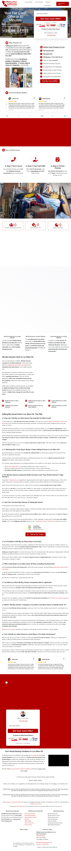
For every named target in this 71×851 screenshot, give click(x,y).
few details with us (14, 466)
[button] (6, 104)
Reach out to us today (8, 629)
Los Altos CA (34, 755)
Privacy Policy (28, 824)
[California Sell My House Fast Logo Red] (9, 1)
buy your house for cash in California (20, 769)
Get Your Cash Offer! (50, 19)
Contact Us (39, 844)
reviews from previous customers (60, 598)
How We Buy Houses (30, 815)
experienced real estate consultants (17, 365)
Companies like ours (13, 480)
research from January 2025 (13, 802)
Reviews (27, 819)
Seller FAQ (45, 844)
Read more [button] (10, 110)
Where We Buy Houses (30, 817)
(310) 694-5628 (40, 835)
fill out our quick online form (45, 521)
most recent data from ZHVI (21, 806)
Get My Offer (28, 821)
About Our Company (30, 813)
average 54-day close (35, 804)
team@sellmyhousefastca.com (44, 842)
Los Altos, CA (58, 806)
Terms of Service (29, 823)
